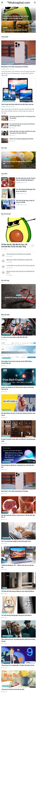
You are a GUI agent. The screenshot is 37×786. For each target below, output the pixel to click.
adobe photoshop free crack (9, 720)
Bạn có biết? (6, 333)
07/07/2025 (4, 722)
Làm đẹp (6, 158)
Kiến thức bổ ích (7, 636)
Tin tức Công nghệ (8, 63)
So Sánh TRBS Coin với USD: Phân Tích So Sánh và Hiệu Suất (20, 265)
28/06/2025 (4, 443)
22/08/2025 (4, 417)
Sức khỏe (5, 178)
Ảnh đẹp (5, 13)
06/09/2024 (9, 106)
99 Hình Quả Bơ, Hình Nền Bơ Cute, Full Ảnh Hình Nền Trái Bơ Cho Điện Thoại (14, 245)
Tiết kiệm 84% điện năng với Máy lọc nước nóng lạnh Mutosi (17, 591)
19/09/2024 (4, 691)
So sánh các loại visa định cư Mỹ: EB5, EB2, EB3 (14, 337)
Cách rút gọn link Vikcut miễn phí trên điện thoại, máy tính (17, 104)
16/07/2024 (12, 120)
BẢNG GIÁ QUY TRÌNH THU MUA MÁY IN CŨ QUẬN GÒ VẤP (19, 260)
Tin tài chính (6, 383)
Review (5, 562)
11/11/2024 (4, 643)
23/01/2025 (4, 469)
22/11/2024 (24, 193)
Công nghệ (6, 741)
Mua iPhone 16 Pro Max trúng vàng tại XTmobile (14, 67)
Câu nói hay (6, 686)
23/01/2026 (4, 339)
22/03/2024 (12, 135)
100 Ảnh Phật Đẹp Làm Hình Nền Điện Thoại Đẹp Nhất (18, 254)
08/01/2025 (9, 69)
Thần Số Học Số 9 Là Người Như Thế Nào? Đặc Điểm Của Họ (17, 665)
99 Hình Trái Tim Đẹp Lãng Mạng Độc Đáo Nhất (21, 139)
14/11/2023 (24, 204)
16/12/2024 (4, 543)
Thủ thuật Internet (8, 101)
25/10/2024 (4, 667)
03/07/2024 (12, 127)
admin (3, 69)
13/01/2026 (4, 365)
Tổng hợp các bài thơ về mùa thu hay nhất (12, 689)
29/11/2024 (4, 569)
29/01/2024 (11, 166)
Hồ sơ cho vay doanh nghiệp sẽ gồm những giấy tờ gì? (16, 541)
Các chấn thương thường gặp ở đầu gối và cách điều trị (16, 615)
